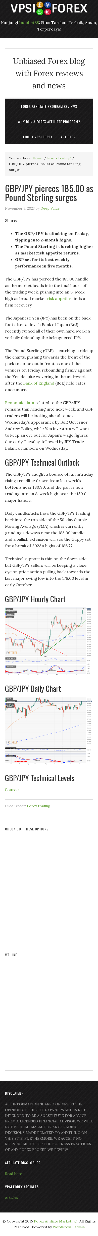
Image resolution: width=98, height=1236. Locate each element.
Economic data (19, 402)
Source (12, 789)
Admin (79, 1227)
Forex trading (38, 806)
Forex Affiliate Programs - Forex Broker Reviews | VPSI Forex (49, 8)
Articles (11, 1197)
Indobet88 (29, 22)
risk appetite (59, 298)
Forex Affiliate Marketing (55, 1221)
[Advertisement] (49, 886)
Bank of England (38, 383)
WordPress (62, 1227)
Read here (13, 1173)
